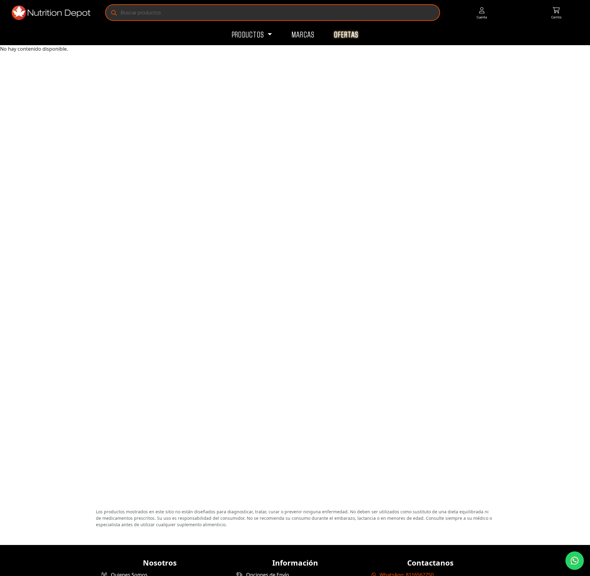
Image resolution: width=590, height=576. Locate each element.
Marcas (303, 35)
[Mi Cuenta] (481, 12)
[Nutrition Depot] (49, 12)
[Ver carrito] (556, 12)
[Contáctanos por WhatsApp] (574, 560)
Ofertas (346, 35)
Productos (249, 35)
